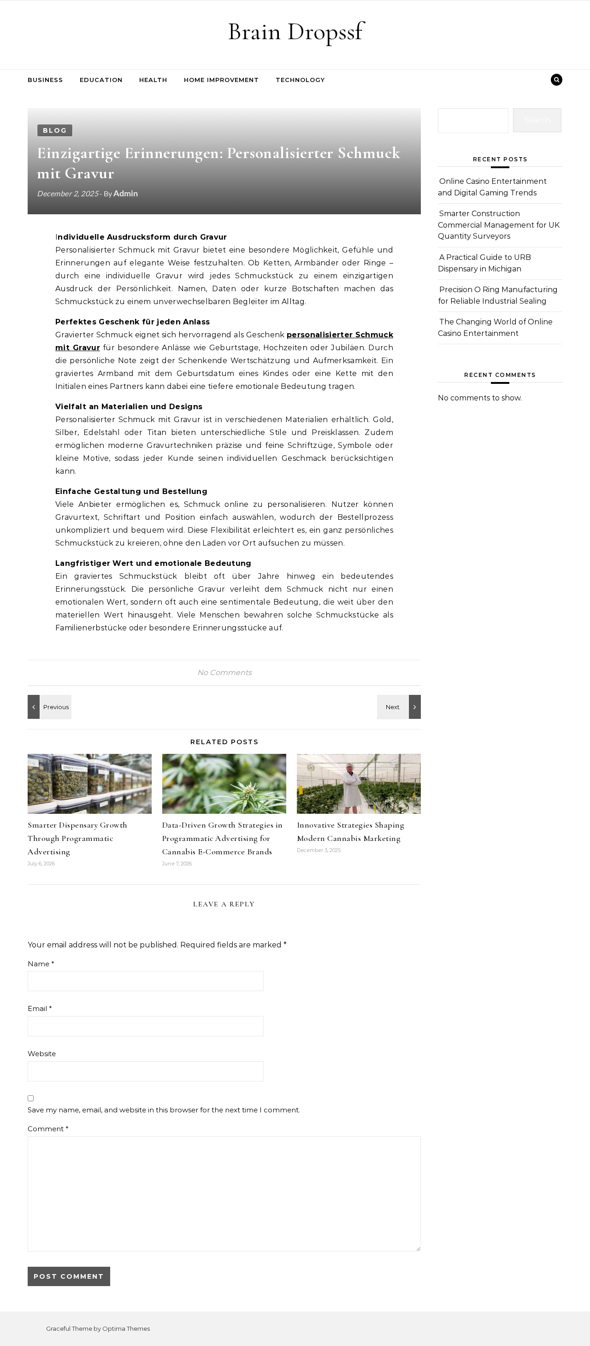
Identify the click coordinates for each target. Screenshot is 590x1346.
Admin (125, 193)
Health (153, 79)
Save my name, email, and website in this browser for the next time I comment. (164, 1109)
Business (45, 79)
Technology (300, 79)
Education (101, 79)
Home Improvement (221, 79)
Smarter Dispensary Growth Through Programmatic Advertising (78, 838)
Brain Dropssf (295, 31)
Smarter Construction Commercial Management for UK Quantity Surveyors (499, 225)
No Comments (224, 672)
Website (42, 1053)
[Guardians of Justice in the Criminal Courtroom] (400, 707)
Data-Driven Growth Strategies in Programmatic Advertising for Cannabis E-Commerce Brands (222, 838)
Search (537, 120)
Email (40, 1008)
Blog (55, 130)
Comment (48, 1128)
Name (41, 963)
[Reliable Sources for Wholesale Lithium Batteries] (48, 707)
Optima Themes (126, 1328)
